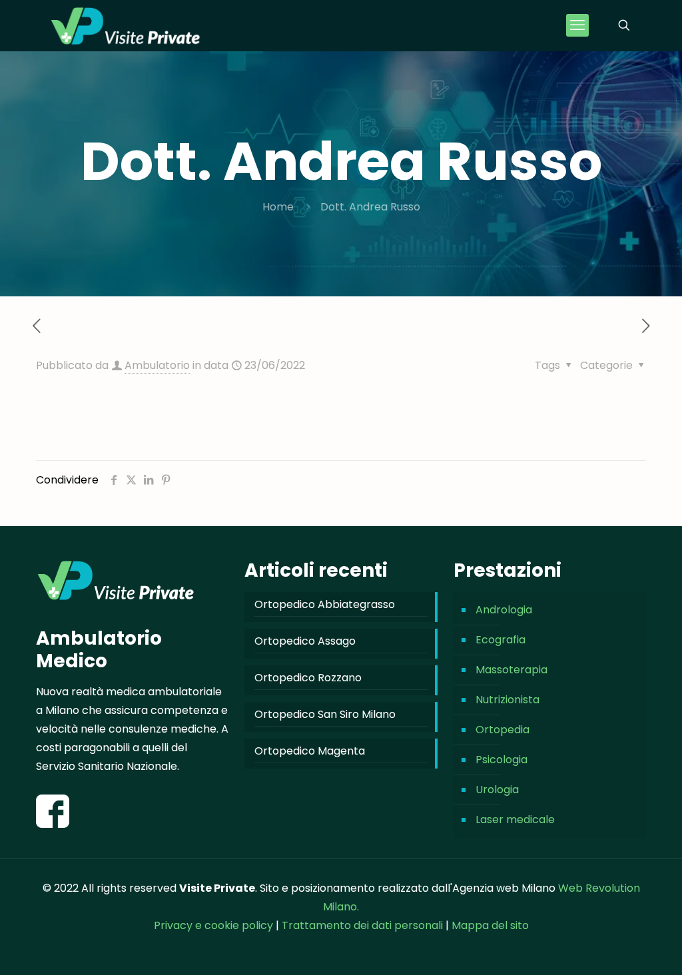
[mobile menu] (577, 25)
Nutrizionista (507, 699)
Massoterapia (511, 669)
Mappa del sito (490, 925)
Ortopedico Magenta (309, 751)
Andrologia (504, 609)
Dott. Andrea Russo (370, 206)
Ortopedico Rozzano (308, 677)
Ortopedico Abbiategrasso (324, 604)
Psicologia (501, 759)
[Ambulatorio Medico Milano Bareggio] (125, 25)
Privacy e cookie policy (213, 925)
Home (278, 206)
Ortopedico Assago (305, 641)
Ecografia (500, 639)
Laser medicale (515, 819)
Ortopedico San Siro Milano (325, 714)
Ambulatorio (157, 365)
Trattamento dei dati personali (364, 925)
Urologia (497, 789)
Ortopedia (502, 729)
